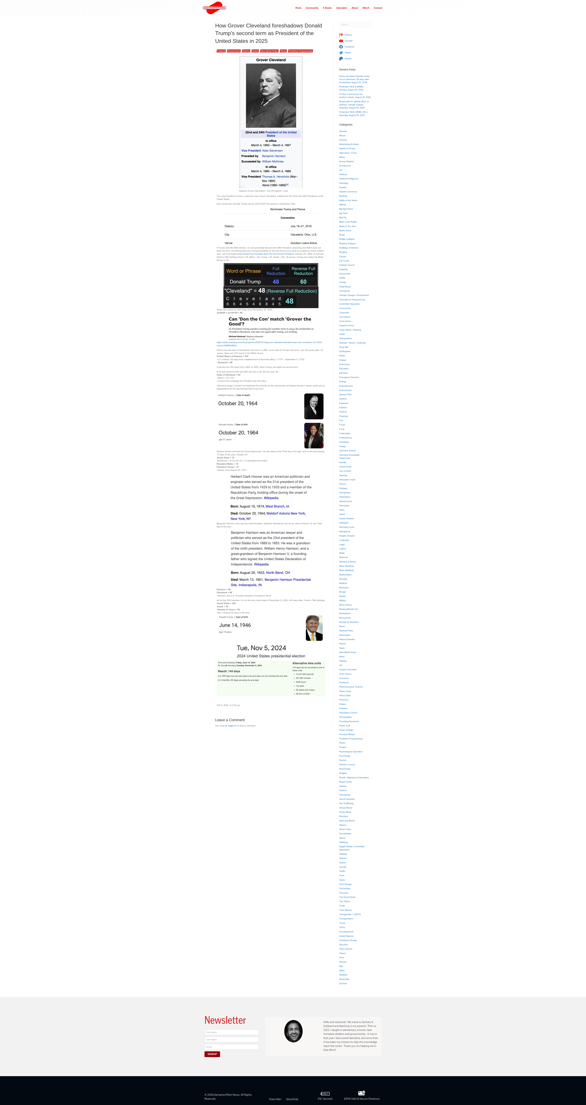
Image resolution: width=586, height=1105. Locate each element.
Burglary (343, 252)
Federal (221, 51)
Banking (343, 196)
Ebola (342, 355)
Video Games (345, 949)
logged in (232, 725)
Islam (341, 510)
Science (343, 790)
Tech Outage (345, 884)
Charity (342, 282)
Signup (212, 1054)
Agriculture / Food (347, 153)
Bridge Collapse (346, 239)
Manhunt (343, 557)
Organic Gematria (347, 669)
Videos (342, 953)
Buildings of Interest (348, 248)
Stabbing (343, 842)
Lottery (342, 548)
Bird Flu (343, 217)
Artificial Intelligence (348, 178)
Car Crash (344, 260)
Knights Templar (347, 536)
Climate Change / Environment (354, 295)
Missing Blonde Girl (348, 609)
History (246, 51)
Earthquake (344, 351)
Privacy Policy (275, 1099)
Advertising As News (349, 144)
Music (342, 626)
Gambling (344, 442)
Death (342, 334)
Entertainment (346, 386)
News (283, 51)
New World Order (269, 51)
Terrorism (343, 893)
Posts (298, 7)
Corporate (344, 312)
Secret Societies (347, 799)
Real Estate (344, 769)
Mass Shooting (346, 566)
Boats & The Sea (347, 226)
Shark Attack (345, 812)
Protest (342, 747)
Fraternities (344, 433)
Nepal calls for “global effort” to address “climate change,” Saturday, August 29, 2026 (354, 104)
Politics (342, 704)
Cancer (342, 256)
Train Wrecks (345, 910)
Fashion (343, 407)
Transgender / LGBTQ (350, 914)
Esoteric (343, 399)
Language (344, 540)
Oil (340, 665)
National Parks (346, 630)
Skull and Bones (347, 820)
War (341, 966)
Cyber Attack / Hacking (350, 330)
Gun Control (345, 471)
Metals (342, 596)
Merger (342, 592)
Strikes (342, 862)
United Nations (346, 936)
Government (234, 51)
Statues (343, 858)
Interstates (344, 505)
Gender (343, 462)
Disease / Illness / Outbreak (352, 343)
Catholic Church (347, 265)
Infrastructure (345, 501)
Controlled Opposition (349, 304)
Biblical (342, 204)
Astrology (343, 183)
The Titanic (344, 901)
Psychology (344, 756)
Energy (342, 381)
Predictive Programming (300, 51)
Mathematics (345, 574)
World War (344, 979)
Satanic (342, 786)
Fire (341, 420)
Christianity (344, 291)
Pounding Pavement (349, 721)
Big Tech (343, 213)
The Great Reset (347, 897)
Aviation (343, 187)
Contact (378, 7)
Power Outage (346, 730)
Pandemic (344, 682)
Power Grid (344, 725)
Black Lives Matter (348, 222)
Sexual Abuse (345, 807)
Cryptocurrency (346, 325)
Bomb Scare (345, 230)
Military (342, 600)
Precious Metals (347, 734)
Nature (342, 643)
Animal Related (346, 161)
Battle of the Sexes (348, 200)
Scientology (344, 795)
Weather (343, 975)
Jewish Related (346, 518)
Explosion (344, 403)
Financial (343, 416)
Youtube (348, 41)
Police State (345, 695)
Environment (345, 390)
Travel (342, 923)
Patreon (348, 35)
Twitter (347, 52)
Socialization (345, 833)
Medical (343, 583)
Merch (366, 7)
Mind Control (345, 605)
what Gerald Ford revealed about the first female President (265, 254)
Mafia (342, 553)
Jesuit (255, 51)
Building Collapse (347, 243)
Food (341, 429)
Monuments (345, 618)
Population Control (348, 712)
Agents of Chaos (347, 148)
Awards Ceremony (348, 191)
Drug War (343, 347)
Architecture (345, 165)
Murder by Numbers (349, 622)
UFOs (342, 927)
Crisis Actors (345, 321)
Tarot (341, 875)
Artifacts (343, 174)
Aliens (342, 157)
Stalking (343, 854)
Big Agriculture (346, 209)
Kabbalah (343, 523)
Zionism (343, 983)
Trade (342, 905)
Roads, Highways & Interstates (354, 777)
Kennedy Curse (346, 527)
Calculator (341, 7)
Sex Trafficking (346, 803)
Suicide (342, 867)
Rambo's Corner (347, 764)
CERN (342, 278)
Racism (342, 760)
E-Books (327, 7)
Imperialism (344, 497)
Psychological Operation (351, 751)
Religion (343, 773)
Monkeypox (344, 613)
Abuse (342, 135)
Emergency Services (349, 377)
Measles (343, 579)
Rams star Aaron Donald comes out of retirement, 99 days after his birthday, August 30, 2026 (354, 79)
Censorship (344, 273)
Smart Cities (345, 829)
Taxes (342, 880)
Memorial (343, 587)
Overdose (344, 678)
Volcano (343, 962)
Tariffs (342, 871)
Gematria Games (347, 450)
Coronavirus (345, 308)
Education (344, 368)
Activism (343, 140)
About (354, 7)
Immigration (345, 492)
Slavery (342, 825)
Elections (343, 373)
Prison (342, 743)
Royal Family (345, 782)
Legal (342, 544)
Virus (341, 957)
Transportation (346, 918)
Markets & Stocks (347, 561)
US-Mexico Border (348, 940)
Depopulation (345, 338)
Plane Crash (345, 691)
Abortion (343, 131)
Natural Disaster (347, 639)
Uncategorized (346, 931)
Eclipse (342, 360)
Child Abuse (345, 286)
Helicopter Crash (347, 479)
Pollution (343, 708)
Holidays (343, 488)
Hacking (343, 475)
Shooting (343, 816)
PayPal (347, 58)
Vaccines (343, 944)
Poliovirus (344, 699)
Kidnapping (344, 531)
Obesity (343, 661)
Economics (344, 364)
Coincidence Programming (352, 299)
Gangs (342, 446)
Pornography (345, 717)
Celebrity (343, 269)
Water (342, 970)
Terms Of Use (292, 1099)
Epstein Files (345, 394)
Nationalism (345, 635)
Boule (342, 235)
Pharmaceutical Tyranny (351, 687)
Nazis (342, 648)
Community (312, 7)
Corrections (344, 317)
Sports (342, 838)
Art (340, 170)
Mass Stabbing (346, 570)
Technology (344, 888)
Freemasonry (345, 437)
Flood (342, 424)
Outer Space (345, 674)
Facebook (349, 46)
